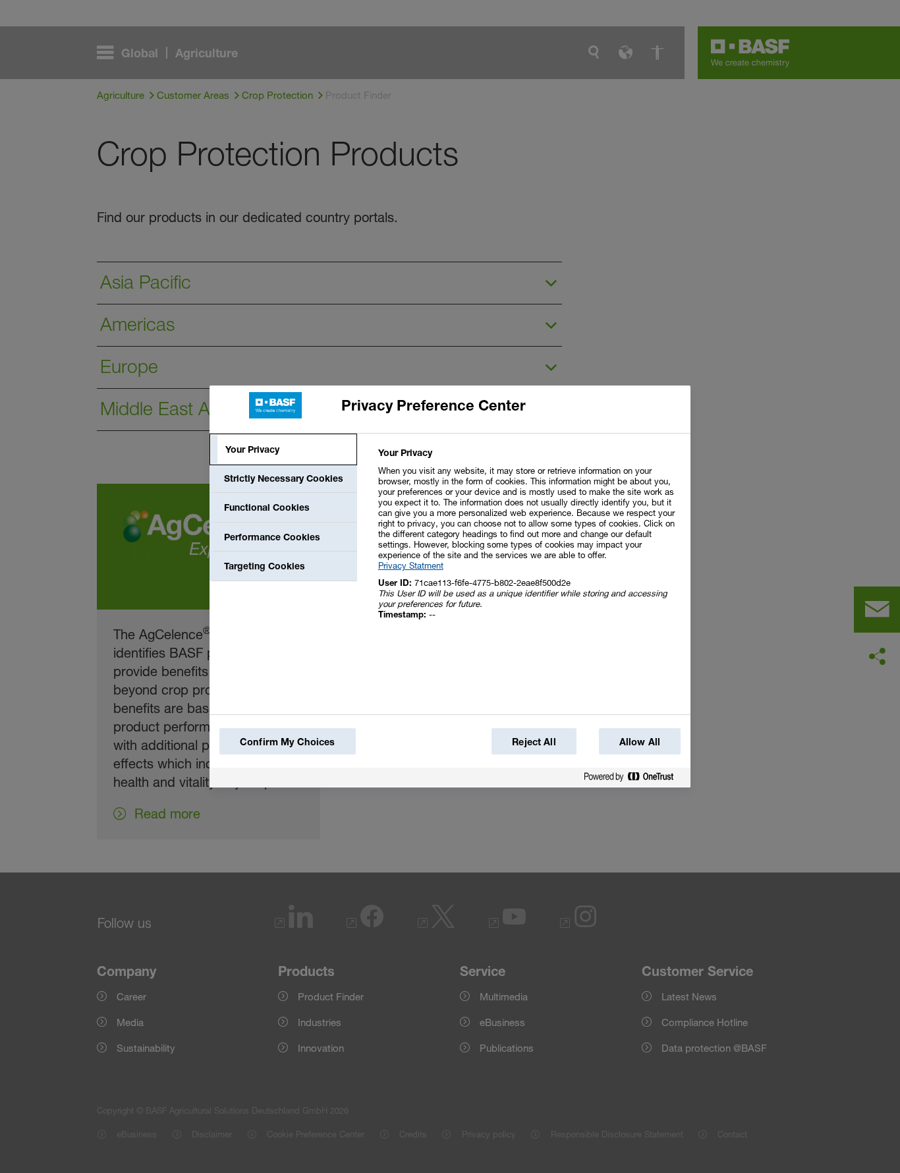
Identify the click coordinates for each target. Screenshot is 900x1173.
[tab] (283, 449)
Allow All (639, 741)
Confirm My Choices (287, 741)
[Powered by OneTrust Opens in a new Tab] (634, 779)
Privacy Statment (410, 565)
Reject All (533, 741)
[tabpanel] (529, 541)
